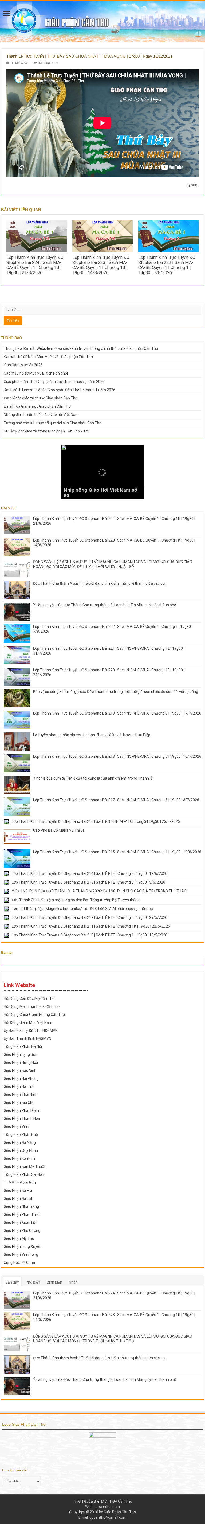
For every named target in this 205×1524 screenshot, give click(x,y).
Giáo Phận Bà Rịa (18, 1190)
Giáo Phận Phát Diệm (21, 1110)
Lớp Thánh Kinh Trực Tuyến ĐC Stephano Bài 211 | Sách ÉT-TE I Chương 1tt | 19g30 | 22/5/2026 (91, 926)
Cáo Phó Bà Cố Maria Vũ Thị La (59, 830)
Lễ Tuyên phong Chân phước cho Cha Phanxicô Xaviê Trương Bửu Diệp (91, 735)
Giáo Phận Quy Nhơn (21, 1150)
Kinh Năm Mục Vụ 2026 (23, 365)
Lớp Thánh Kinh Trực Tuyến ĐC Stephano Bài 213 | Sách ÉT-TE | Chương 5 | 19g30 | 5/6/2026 (88, 882)
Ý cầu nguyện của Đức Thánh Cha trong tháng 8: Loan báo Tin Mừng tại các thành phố (104, 605)
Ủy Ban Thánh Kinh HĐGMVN (27, 1038)
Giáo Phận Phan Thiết (22, 1214)
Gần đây (12, 1282)
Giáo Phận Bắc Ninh (20, 1070)
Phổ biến (33, 1282)
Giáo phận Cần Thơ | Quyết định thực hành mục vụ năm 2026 (54, 381)
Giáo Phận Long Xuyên (22, 1246)
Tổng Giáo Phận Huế (21, 1134)
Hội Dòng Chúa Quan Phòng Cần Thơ (34, 1014)
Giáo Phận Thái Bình (20, 1094)
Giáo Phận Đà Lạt (18, 1198)
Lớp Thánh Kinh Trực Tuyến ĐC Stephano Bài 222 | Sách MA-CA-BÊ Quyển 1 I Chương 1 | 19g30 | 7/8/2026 (166, 265)
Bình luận (54, 1282)
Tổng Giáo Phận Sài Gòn (24, 1174)
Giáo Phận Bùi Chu (19, 1102)
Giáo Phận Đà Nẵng (20, 1142)
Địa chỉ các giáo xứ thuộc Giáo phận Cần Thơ (40, 398)
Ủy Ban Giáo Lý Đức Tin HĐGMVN (31, 1030)
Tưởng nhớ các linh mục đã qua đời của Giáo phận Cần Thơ (52, 423)
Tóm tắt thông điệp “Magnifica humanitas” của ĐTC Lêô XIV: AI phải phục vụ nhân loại (83, 909)
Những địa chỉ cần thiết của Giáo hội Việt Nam (41, 414)
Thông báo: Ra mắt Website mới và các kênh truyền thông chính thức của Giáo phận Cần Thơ (81, 348)
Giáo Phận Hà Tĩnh (19, 1086)
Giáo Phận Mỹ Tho (19, 1238)
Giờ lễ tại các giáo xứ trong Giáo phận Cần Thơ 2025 (46, 431)
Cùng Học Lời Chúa (19, 1262)
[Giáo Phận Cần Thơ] (102, 21)
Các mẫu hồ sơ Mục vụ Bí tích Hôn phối (36, 373)
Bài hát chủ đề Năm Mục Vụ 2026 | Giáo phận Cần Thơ (48, 357)
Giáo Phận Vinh (16, 1126)
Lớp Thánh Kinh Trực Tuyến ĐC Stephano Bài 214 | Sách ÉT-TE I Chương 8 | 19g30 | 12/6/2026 (89, 873)
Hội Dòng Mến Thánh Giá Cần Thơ (32, 1006)
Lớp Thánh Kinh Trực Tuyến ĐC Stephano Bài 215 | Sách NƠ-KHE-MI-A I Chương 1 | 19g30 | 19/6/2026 (117, 852)
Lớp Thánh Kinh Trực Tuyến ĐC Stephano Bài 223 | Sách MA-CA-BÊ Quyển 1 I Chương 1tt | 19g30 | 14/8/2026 (100, 265)
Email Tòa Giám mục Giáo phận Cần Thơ (37, 406)
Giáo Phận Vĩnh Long (21, 1254)
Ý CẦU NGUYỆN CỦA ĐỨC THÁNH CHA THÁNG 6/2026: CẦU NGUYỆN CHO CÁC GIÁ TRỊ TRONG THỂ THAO (99, 891)
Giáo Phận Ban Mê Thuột (24, 1166)
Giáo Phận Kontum (19, 1158)
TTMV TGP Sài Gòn (20, 1182)
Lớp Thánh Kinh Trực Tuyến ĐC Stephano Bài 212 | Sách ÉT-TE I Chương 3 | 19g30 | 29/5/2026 (89, 917)
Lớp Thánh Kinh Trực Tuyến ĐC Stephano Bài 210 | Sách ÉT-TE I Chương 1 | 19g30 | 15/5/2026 (89, 935)
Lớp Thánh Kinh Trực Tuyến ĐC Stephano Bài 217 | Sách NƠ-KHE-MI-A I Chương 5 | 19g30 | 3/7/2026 (116, 800)
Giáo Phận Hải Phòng (21, 1078)
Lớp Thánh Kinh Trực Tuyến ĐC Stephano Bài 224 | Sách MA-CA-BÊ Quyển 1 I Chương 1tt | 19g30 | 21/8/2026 (34, 265)
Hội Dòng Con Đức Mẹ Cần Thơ (29, 998)
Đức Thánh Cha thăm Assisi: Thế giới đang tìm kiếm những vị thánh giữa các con (100, 583)
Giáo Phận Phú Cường (22, 1230)
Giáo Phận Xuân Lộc (20, 1222)
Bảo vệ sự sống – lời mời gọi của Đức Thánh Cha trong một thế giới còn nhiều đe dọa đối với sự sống (115, 691)
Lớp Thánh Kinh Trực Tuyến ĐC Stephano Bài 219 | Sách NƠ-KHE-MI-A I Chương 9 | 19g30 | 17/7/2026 (117, 713)
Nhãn (73, 1282)
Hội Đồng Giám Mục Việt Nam (28, 1022)
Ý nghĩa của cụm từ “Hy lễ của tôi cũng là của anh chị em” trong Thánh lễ (92, 778)
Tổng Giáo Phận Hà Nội (23, 1046)
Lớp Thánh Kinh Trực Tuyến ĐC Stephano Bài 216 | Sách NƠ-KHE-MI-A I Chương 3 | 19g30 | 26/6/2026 (96, 821)
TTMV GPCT (20, 63)
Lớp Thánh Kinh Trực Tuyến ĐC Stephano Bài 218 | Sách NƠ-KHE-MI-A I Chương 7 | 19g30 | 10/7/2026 (117, 756)
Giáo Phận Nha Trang (21, 1206)
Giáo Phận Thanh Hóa (22, 1118)
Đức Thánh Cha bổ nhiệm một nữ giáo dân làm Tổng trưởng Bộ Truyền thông (76, 900)
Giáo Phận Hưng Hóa (21, 1062)
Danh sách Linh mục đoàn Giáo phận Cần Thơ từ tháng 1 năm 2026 (59, 390)
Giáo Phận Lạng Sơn (20, 1054)
